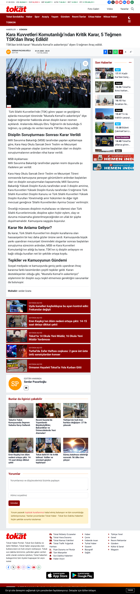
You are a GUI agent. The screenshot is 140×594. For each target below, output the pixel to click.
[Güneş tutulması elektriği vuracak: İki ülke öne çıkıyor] (75, 445)
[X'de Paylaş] (110, 52)
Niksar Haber (110, 16)
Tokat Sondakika (15, 16)
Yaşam (54, 16)
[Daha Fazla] (121, 52)
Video (110, 9)
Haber (29, 16)
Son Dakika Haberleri (63, 556)
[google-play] (82, 575)
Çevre (87, 537)
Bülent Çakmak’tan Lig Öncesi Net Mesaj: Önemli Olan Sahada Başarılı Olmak (123, 129)
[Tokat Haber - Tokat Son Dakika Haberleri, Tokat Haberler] (16, 8)
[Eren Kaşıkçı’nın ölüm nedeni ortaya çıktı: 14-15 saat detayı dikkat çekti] (20, 445)
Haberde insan (91, 540)
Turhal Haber (90, 543)
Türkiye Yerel (117, 534)
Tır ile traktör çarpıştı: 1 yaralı (123, 116)
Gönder (14, 503)
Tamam (130, 590)
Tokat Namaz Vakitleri (63, 540)
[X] (13, 567)
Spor (37, 16)
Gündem (65, 16)
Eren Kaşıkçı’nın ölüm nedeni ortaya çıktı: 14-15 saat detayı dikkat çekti (19, 458)
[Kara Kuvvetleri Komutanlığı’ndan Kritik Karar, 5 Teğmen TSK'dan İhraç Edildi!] (48, 83)
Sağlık (118, 97)
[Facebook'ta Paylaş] (105, 52)
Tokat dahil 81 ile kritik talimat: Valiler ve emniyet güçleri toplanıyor (47, 458)
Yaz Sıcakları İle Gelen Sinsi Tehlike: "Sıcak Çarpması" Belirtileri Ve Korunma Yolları (123, 102)
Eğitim (118, 151)
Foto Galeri (93, 9)
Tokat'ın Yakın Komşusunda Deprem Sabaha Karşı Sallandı (19, 422)
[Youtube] (33, 567)
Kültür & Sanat (117, 546)
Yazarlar (124, 9)
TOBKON (11, 22)
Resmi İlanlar (79, 16)
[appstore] (58, 575)
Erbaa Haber (94, 16)
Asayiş (45, 16)
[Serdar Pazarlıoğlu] (15, 383)
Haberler (11, 29)
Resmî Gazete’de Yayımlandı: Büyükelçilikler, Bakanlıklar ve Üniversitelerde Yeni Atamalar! (46, 426)
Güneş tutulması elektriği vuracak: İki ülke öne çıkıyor (75, 457)
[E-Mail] (26, 388)
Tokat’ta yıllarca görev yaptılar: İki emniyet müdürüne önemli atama (122, 143)
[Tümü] (130, 62)
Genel (113, 537)
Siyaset (88, 546)
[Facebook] (8, 567)
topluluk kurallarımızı (35, 512)
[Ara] (132, 9)
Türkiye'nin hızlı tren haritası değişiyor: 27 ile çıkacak (75, 422)
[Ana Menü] (129, 21)
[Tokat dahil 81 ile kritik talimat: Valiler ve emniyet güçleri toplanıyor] (48, 445)
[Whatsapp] (39, 567)
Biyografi (89, 549)
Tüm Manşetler (60, 552)
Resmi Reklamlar (118, 540)
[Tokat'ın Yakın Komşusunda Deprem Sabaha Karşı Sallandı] (20, 410)
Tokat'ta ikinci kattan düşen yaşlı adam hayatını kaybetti (122, 89)
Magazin (115, 549)
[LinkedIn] (28, 567)
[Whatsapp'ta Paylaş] (115, 52)
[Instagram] (23, 567)
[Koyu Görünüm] (129, 18)
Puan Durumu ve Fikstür (64, 549)
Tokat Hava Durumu (62, 537)
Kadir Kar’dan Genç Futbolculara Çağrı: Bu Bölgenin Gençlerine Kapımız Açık (122, 75)
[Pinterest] (18, 567)
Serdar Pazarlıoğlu (35, 381)
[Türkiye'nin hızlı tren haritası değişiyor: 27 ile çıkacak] (75, 410)
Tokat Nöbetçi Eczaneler (64, 534)
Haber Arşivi (59, 559)
